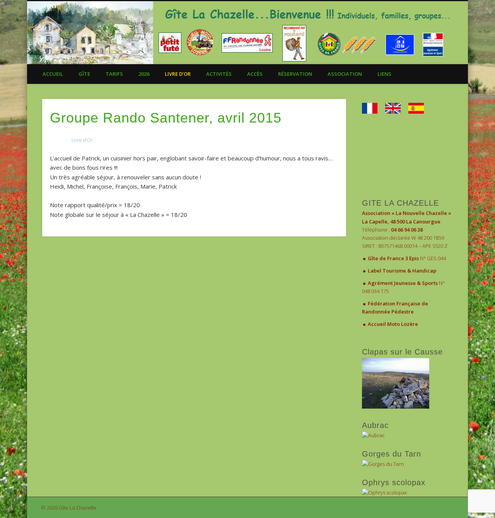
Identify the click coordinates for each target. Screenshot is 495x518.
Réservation (295, 73)
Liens (384, 73)
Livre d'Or (82, 140)
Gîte (84, 73)
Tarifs (114, 73)
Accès (255, 73)
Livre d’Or (178, 73)
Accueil (53, 73)
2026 (143, 73)
